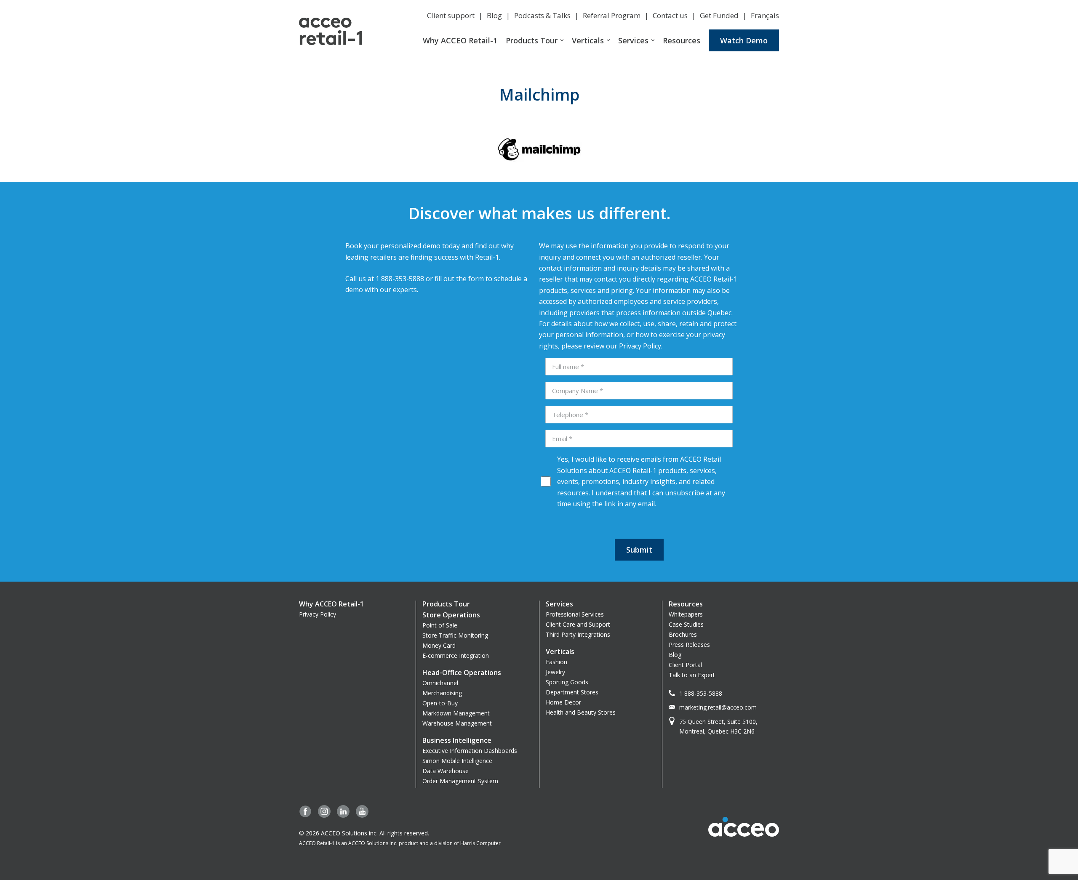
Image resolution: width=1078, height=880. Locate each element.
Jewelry (555, 672)
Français (765, 15)
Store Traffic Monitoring (455, 635)
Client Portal (685, 665)
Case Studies (686, 624)
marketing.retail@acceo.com (718, 707)
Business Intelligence (456, 740)
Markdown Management (456, 713)
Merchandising (442, 693)
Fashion (556, 662)
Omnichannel (440, 683)
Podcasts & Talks (542, 15)
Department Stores (572, 692)
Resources (681, 40)
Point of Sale (439, 625)
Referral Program (611, 15)
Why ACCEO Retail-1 (460, 40)
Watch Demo (744, 40)
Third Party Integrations (578, 634)
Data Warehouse (445, 771)
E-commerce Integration (455, 655)
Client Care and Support (578, 624)
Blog (494, 15)
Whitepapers (686, 614)
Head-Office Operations (461, 672)
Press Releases (689, 645)
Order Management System (460, 781)
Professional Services (575, 614)
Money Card (439, 645)
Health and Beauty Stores (581, 712)
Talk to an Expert (692, 675)
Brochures (683, 634)
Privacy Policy (317, 614)
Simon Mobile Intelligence (457, 761)
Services (633, 40)
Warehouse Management (457, 723)
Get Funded (719, 15)
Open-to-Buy (440, 703)
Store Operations (451, 614)
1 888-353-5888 (700, 693)
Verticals (588, 40)
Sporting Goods (567, 682)
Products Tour (532, 40)
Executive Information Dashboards (469, 751)
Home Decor (563, 702)
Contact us (670, 15)
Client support (451, 15)
